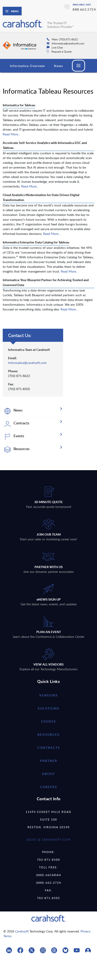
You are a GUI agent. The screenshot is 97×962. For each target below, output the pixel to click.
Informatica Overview (27, 66)
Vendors (48, 695)
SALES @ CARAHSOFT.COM (48, 839)
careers (48, 787)
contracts (48, 747)
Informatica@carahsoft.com (27, 363)
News (58, 66)
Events (48, 721)
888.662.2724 (84, 9)
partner (48, 760)
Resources (48, 734)
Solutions (48, 708)
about (48, 774)
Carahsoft (22, 931)
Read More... (11, 134)
